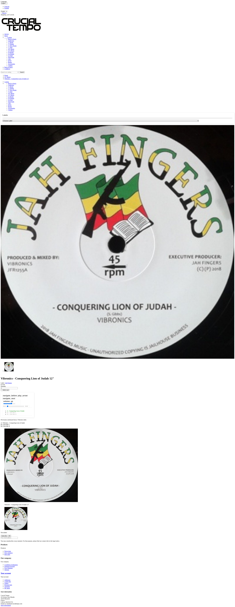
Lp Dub (10, 55)
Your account (6, 573)
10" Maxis (11, 49)
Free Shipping (8, 568)
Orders (6, 583)
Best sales (7, 554)
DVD (9, 60)
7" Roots (10, 42)
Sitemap (6, 570)
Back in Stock (12, 39)
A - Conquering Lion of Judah (15, 411)
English (6, 8)
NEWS (6, 34)
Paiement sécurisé (9, 566)
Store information (6, 605)
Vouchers (7, 586)
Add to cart (5, 390)
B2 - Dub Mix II (11, 414)
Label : (3, 383)
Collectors (11, 41)
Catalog (8, 37)
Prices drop (7, 551)
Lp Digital (11, 54)
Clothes (10, 65)
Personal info (8, 585)
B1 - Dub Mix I (11, 412)
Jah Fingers (8, 383)
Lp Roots (10, 52)
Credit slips (7, 581)
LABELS (7, 69)
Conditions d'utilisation (11, 565)
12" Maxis (11, 51)
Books (10, 62)
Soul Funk (11, 57)
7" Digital (11, 44)
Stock (6, 36)
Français (6, 6)
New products (8, 553)
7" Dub (10, 47)
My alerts (7, 588)
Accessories (11, 64)
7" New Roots (12, 46)
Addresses (7, 580)
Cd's (9, 59)
